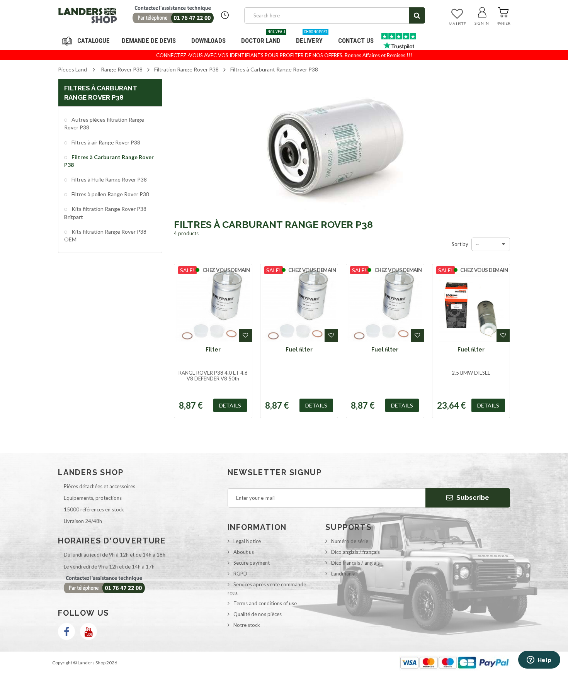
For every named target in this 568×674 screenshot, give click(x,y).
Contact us (356, 40)
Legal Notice (247, 541)
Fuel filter (299, 349)
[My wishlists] (457, 14)
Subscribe (472, 497)
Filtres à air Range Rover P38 (105, 142)
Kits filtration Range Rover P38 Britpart (105, 212)
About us (243, 552)
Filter (213, 349)
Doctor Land (263, 37)
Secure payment (251, 563)
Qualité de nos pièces (257, 614)
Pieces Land (72, 69)
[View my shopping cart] (503, 11)
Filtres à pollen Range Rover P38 (109, 194)
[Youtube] (88, 631)
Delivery (311, 37)
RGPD (240, 573)
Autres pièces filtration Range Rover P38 (104, 123)
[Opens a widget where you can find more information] (539, 660)
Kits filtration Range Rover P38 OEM (105, 235)
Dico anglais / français (355, 552)
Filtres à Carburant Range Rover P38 (109, 161)
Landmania (343, 573)
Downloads (208, 40)
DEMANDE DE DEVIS (149, 40)
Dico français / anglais (355, 563)
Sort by (460, 244)
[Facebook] (66, 631)
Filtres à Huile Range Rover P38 (108, 179)
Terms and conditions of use (265, 603)
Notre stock (246, 625)
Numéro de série (349, 541)
